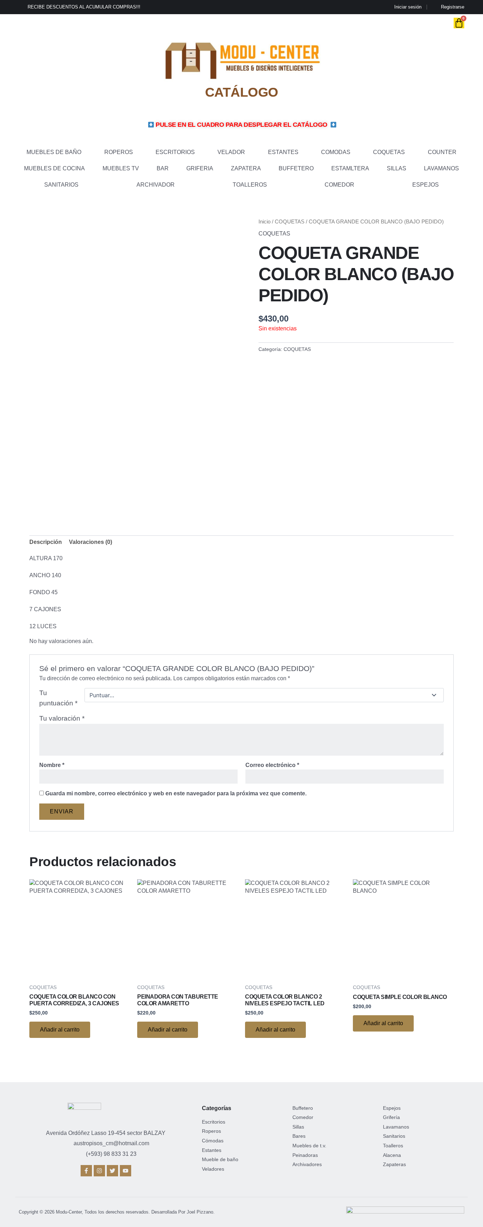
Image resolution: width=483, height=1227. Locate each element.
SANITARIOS (61, 185)
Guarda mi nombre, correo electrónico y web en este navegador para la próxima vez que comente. (176, 793)
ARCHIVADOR (155, 185)
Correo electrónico (272, 765)
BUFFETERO (296, 168)
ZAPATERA (246, 168)
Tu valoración (62, 718)
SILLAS (396, 168)
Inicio (264, 222)
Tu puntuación (58, 698)
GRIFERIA (199, 168)
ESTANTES (283, 152)
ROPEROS (118, 152)
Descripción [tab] (45, 542)
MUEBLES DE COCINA (54, 168)
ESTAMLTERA (350, 168)
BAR (163, 168)
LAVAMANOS (441, 168)
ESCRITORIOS (175, 152)
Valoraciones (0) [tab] (90, 542)
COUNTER (442, 152)
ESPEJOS (425, 185)
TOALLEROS (250, 185)
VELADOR (231, 152)
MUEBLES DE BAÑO (54, 152)
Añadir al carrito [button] (60, 1030)
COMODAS (335, 152)
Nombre (51, 765)
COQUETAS (389, 152)
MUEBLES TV (121, 168)
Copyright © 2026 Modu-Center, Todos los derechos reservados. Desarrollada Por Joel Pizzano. (117, 1212)
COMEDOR (339, 185)
